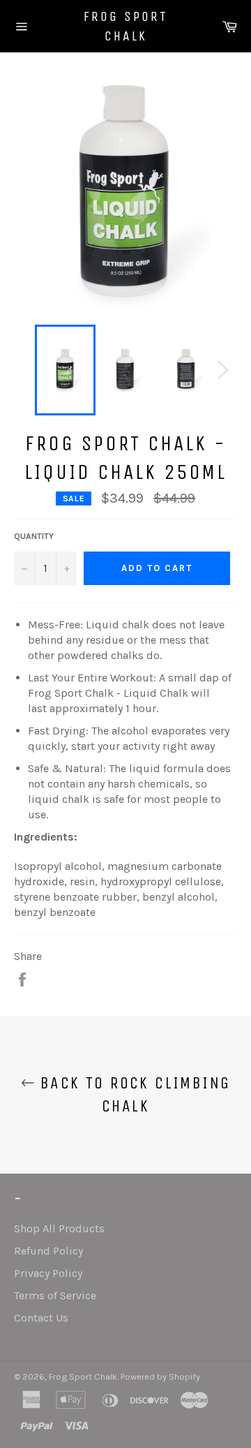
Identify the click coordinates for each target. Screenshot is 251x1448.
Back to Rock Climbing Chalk (133, 1094)
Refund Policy (48, 1250)
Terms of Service (55, 1295)
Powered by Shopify (160, 1376)
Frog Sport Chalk (126, 26)
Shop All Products (59, 1228)
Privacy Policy (48, 1273)
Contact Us (41, 1317)
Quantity (34, 536)
